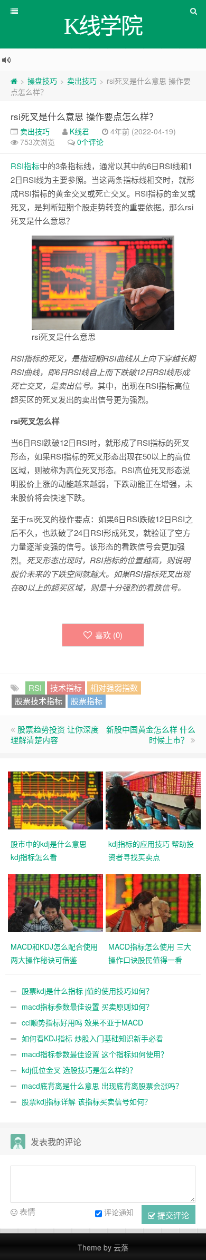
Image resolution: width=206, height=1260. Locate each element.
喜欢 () (109, 634)
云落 (121, 1247)
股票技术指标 (38, 700)
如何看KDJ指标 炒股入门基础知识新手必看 (92, 1038)
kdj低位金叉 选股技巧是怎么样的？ (79, 1069)
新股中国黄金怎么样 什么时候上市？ (150, 734)
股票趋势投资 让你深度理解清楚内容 (55, 734)
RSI (17, 165)
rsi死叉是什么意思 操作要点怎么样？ (84, 116)
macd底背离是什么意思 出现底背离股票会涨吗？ (102, 1085)
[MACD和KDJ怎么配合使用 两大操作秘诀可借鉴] (56, 901)
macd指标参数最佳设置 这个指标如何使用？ (95, 1054)
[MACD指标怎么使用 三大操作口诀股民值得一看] (154, 901)
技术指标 (66, 687)
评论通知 (119, 1212)
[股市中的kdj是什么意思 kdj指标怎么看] (56, 799)
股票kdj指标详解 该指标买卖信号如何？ (87, 1101)
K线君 (79, 131)
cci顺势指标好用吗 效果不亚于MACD (82, 1022)
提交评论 (172, 1214)
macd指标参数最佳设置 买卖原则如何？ (87, 1006)
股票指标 (86, 700)
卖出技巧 (82, 80)
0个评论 (90, 141)
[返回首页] (14, 80)
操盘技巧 (42, 80)
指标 (32, 165)
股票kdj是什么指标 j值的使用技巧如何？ (87, 990)
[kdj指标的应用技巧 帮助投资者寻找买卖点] (154, 799)
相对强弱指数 (114, 687)
